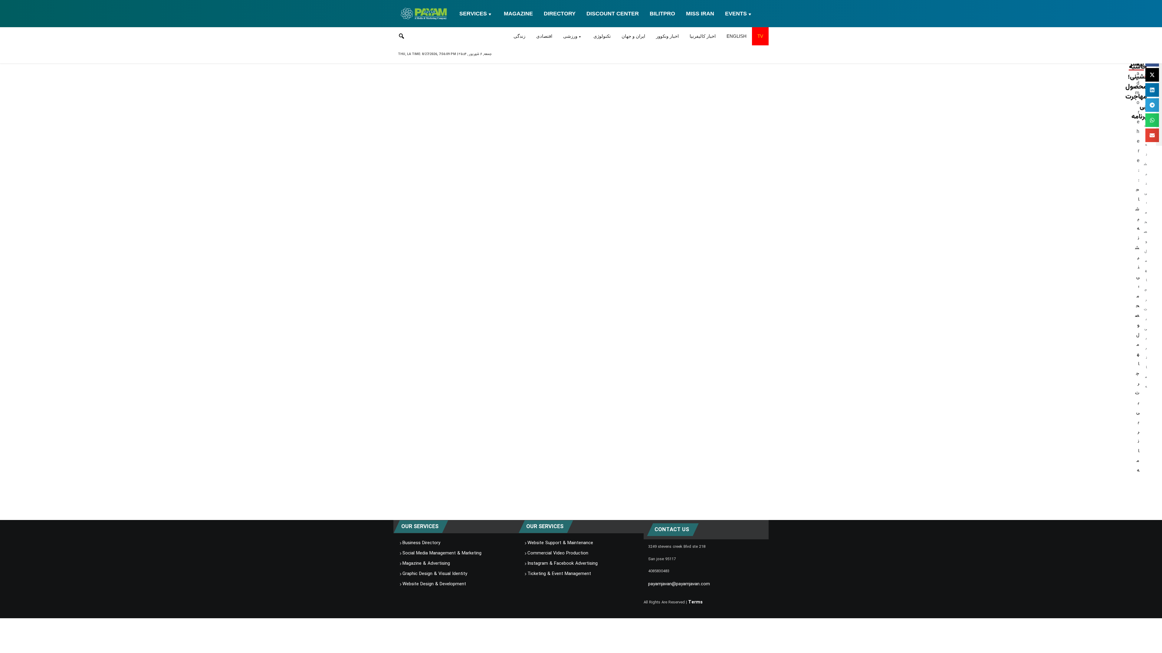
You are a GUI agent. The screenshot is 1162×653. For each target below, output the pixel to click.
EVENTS (736, 14)
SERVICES (473, 14)
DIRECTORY (560, 14)
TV (760, 36)
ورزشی (570, 36)
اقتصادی (544, 36)
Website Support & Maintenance (560, 543)
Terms (695, 602)
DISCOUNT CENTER (612, 14)
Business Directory (421, 543)
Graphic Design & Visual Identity (434, 573)
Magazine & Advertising (426, 563)
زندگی (519, 36)
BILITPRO (662, 14)
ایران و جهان (633, 36)
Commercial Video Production (557, 553)
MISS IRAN (700, 14)
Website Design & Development (434, 584)
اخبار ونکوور (667, 36)
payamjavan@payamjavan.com (679, 584)
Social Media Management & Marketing (441, 553)
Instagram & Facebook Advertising (562, 563)
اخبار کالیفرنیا (703, 36)
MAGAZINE (518, 14)
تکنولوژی (602, 36)
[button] (1152, 75)
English (737, 36)
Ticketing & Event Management (559, 573)
